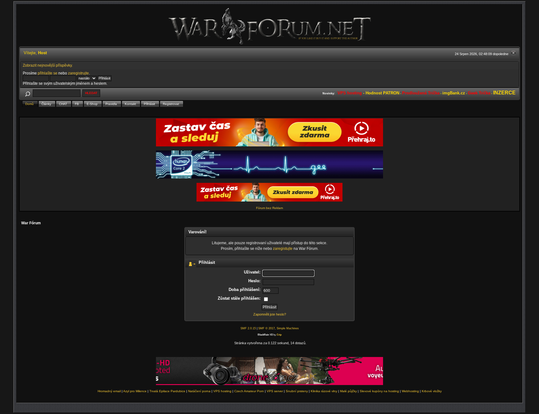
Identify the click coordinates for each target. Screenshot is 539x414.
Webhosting (410, 391)
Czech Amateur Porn (249, 391)
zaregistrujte (78, 73)
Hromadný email (109, 391)
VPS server (275, 391)
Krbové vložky (432, 391)
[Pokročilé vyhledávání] (27, 93)
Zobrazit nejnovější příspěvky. (48, 65)
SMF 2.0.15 (248, 328)
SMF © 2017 (266, 328)
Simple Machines (288, 328)
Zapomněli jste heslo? (269, 314)
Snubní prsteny (297, 391)
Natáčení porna (199, 391)
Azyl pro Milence (135, 391)
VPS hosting (222, 391)
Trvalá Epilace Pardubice (167, 391)
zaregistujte (283, 248)
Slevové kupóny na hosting (379, 391)
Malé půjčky (348, 391)
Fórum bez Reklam (269, 208)
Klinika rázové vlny (324, 391)
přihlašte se (47, 73)
